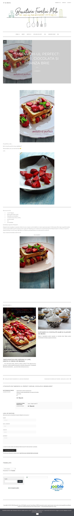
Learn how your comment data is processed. (29, 453)
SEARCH (69, 2)
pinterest (8, 3)
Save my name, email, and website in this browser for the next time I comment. (20, 446)
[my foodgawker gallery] (13, 487)
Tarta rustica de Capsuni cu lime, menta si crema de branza (17, 360)
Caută (5, 478)
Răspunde (21, 397)
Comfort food (51, 34)
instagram (6, 3)
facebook (4, 3)
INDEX (23, 34)
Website (5, 429)
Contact (64, 2)
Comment (5, 435)
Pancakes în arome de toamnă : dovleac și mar (56, 378)
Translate (13, 470)
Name (4, 417)
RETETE (28, 34)
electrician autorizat (8, 390)
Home (17, 34)
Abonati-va (10, 3)
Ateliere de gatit (37, 34)
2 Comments (37, 71)
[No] (72, 512)
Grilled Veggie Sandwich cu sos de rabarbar (17, 378)
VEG (45, 34)
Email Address (6, 423)
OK (37, 514)
